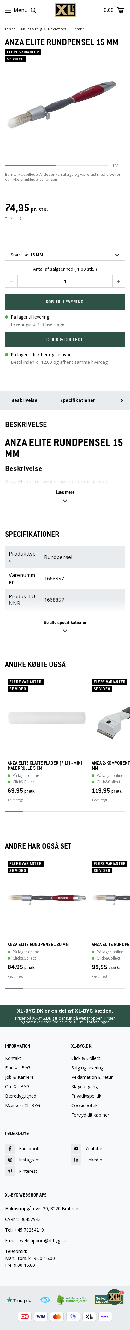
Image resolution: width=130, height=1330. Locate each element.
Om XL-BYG (17, 1086)
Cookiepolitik (84, 1105)
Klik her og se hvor (52, 354)
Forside (10, 29)
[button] (11, 281)
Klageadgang (84, 1086)
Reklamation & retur (92, 1077)
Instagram (29, 1160)
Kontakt (13, 1058)
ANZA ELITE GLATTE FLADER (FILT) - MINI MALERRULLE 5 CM (45, 766)
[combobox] (65, 254)
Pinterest (28, 1171)
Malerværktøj (57, 29)
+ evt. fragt (15, 800)
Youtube (93, 1148)
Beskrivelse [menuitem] (24, 400)
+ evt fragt (14, 217)
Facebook (29, 1148)
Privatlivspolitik (86, 1096)
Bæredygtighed (20, 1096)
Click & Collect (85, 1058)
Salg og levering (87, 1068)
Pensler (78, 29)
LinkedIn (93, 1160)
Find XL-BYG (17, 1068)
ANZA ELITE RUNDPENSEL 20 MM (38, 944)
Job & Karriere (19, 1077)
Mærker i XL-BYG (22, 1105)
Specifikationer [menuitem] (77, 400)
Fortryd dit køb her (90, 1115)
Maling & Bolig (31, 29)
